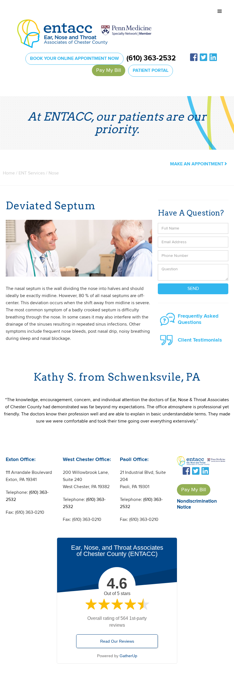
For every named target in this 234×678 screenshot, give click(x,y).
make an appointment (198, 164)
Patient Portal (150, 70)
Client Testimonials (200, 340)
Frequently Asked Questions (198, 319)
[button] (219, 11)
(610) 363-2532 (151, 58)
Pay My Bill (108, 70)
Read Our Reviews (117, 641)
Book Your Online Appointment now (74, 58)
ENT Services (32, 173)
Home (9, 173)
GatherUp (128, 655)
